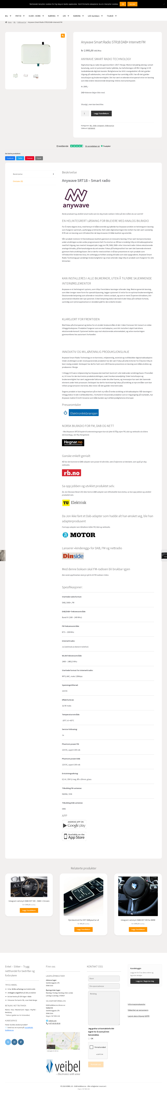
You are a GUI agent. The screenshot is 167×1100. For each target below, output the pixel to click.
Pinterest (30, 158)
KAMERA (76, 16)
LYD (64, 16)
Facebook (10, 158)
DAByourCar (21, 22)
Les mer (132, 4)
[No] (164, 4)
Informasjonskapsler (136, 1004)
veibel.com (52, 1021)
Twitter (20, 158)
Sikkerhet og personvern (138, 1010)
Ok (123, 4)
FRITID (18, 16)
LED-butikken (93, 16)
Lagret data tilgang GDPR (138, 1016)
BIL (6, 16)
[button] (63, 36)
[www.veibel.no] (21, 1042)
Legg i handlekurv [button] (29, 910)
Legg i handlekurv (101, 113)
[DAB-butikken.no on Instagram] (14, 1042)
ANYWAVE (91, 128)
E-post (39, 158)
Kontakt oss (96, 1064)
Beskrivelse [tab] (17, 174)
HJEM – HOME (35, 16)
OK (92, 1038)
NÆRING (51, 16)
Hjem (10, 22)
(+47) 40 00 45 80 (54, 1023)
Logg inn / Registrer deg (145, 981)
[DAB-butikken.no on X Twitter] (8, 1042)
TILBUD (110, 16)
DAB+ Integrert (98, 125)
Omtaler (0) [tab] (18, 181)
